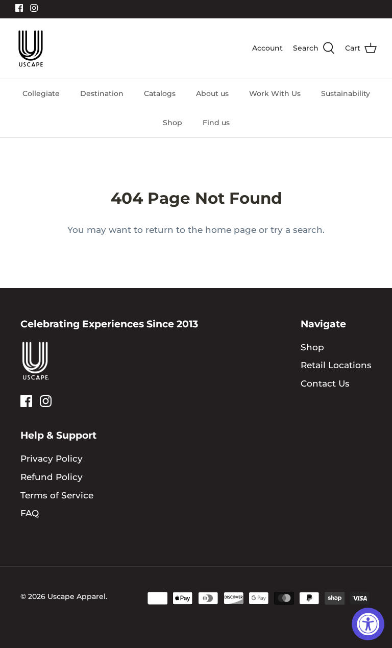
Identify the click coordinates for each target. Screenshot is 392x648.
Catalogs (160, 93)
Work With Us (275, 93)
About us (212, 93)
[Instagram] (34, 8)
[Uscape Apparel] (30, 48)
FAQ (29, 513)
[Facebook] (19, 8)
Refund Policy (51, 477)
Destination (102, 93)
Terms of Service (56, 495)
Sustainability (345, 93)
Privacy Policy (51, 458)
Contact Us (325, 383)
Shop (172, 122)
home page (230, 230)
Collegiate (41, 93)
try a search (297, 230)
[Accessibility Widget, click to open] (368, 624)
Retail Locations (336, 365)
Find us (216, 122)
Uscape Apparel (76, 596)
